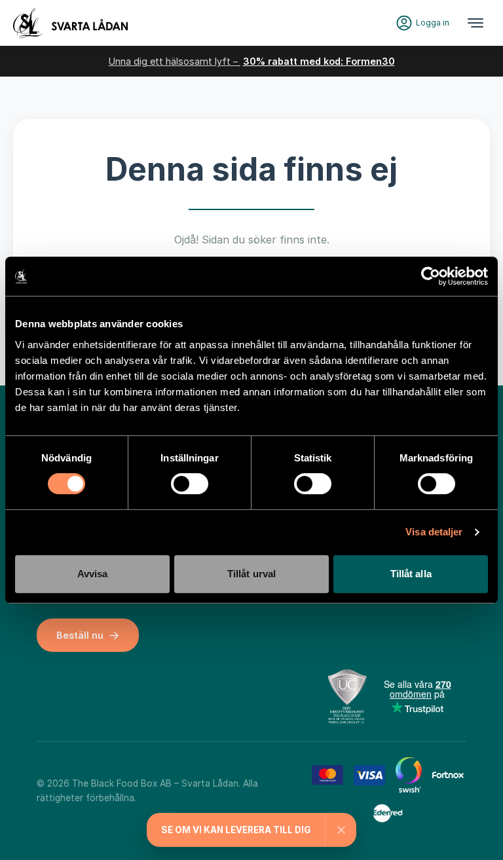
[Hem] (70, 23)
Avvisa (92, 573)
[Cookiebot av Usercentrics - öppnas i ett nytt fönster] (430, 276)
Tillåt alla (411, 573)
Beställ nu (79, 635)
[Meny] (475, 23)
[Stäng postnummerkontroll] (340, 830)
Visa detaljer (433, 531)
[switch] (189, 483)
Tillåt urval (251, 573)
